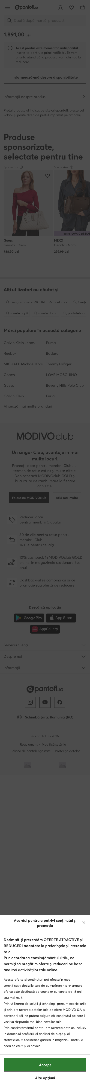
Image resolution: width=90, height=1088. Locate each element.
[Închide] (83, 922)
